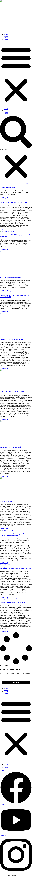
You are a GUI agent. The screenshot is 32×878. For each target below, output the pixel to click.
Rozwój (6, 37)
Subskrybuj (16, 682)
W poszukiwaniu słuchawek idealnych (11, 277)
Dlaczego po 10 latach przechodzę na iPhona (13, 202)
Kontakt (6, 39)
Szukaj (2, 149)
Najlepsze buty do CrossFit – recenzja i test (13, 602)
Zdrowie (6, 34)
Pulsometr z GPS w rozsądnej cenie (10, 447)
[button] (16, 74)
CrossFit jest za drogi (6, 501)
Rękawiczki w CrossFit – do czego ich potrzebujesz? (15, 568)
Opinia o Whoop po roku (7, 187)
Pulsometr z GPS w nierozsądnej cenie (11, 339)
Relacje (6, 36)
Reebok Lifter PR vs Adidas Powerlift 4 (12, 392)
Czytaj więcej (4, 197)
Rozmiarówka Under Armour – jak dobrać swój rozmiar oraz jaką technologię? (14, 534)
